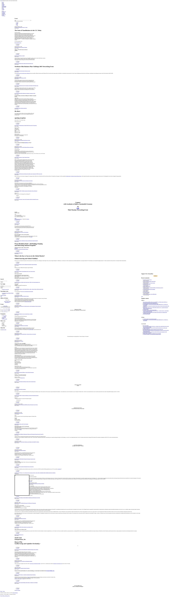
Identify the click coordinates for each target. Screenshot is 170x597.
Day (17, 24)
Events (4, 591)
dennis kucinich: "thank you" (147, 332)
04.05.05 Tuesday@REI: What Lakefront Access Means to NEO (24, 527)
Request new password (5, 289)
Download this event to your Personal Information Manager (21, 249)
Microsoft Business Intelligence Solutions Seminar (22, 296)
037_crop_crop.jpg (145, 325)
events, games (19, 578)
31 (6, 311)
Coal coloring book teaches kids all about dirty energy (150, 303)
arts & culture (4, 11)
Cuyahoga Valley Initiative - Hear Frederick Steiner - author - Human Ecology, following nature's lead (29, 289)
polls (2, 7)
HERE (21, 429)
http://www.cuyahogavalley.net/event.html (27, 291)
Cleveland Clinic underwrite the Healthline (149, 289)
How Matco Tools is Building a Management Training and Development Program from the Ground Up (29, 434)
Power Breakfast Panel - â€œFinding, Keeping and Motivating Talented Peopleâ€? (26, 240)
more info (17, 54)
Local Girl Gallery (30, 329)
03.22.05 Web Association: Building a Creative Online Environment (24, 372)
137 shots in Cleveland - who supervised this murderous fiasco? (152, 334)
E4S (78, 208)
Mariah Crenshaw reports (146, 286)
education (3, 13)
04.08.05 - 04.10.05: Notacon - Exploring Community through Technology (25, 574)
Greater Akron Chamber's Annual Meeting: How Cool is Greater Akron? (25, 271)
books (3, 3)
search (3, 8)
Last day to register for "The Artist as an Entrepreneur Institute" (23, 561)
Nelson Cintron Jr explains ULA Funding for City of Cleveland (152, 333)
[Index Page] (1, 0)
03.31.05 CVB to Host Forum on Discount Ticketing (36, 483)
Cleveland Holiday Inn (50, 570)
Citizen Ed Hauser (15, 592)
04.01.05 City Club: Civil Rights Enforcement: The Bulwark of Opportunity (25, 503)
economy (3, 12)
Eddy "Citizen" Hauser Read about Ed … (7, 302)
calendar (3, 4)
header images (4, 6)
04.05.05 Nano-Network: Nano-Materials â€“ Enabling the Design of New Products (26, 549)
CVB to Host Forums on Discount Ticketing (21, 47)
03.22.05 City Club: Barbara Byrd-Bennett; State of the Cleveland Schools (25, 381)
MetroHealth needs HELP (146, 284)
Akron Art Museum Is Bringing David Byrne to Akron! (22, 140)
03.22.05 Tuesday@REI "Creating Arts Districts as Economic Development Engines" (27, 395)
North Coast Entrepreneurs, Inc (19, 534)
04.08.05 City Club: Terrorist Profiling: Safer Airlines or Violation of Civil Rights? (26, 582)
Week (17, 23)
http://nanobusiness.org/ (18, 42)
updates (3, 9)
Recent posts (4, 317)
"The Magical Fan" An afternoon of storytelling (21, 325)
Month (17, 22)
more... (5, 316)
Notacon (28, 577)
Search (3, 318)
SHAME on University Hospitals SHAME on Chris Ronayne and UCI (153, 287)
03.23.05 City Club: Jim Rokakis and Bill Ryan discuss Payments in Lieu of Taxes (26, 404)
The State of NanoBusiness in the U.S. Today (21, 27)
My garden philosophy (146, 292)
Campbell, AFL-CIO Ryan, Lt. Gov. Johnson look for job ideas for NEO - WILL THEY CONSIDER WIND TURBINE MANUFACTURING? (35, 472)
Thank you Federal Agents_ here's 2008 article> (150, 294)
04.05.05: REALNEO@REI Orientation (20, 518)
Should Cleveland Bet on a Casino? (20, 55)
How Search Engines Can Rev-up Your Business (21, 232)
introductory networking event (57, 563)
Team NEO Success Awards (19, 413)
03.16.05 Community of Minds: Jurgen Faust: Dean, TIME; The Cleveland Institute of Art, (27, 282)
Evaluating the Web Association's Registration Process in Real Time (24, 466)
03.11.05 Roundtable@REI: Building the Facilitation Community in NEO (25, 93)
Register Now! (23, 377)
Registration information (27, 301)
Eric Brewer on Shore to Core (147, 279)
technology (3, 15)
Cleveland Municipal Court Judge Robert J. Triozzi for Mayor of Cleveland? (25, 334)
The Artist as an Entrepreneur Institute (35, 563)
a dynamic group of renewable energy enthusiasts (23, 73)
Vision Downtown (17, 223)
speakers (16, 578)
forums (3, 5)
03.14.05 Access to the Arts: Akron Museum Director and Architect (24, 147)
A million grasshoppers (146, 328)
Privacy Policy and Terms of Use (5, 595)
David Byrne (26, 142)
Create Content (4, 315)
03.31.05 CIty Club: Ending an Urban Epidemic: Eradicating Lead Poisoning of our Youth (27, 497)
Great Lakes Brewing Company (18, 218)
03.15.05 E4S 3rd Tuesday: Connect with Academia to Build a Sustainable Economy (26, 199)
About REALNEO (145, 309)
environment (4, 14)
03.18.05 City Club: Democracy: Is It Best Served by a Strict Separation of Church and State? (28, 306)
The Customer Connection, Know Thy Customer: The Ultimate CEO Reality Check (26, 85)
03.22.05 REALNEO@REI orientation (20, 389)
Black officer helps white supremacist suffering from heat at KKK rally (153, 329)
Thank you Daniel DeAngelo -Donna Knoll (149, 281)
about (3, 2)
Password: (2, 286)
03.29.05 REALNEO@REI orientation (20, 450)
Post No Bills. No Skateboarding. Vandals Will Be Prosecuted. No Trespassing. (26, 125)
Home (1, 591)
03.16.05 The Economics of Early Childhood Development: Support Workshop (26, 264)
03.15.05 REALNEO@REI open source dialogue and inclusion (23, 180)
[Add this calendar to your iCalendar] (3, 295)
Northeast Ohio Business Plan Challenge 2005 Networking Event (24, 63)
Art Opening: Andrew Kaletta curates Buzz (21, 108)
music (23, 578)
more (1, 296)
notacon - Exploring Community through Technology (22, 568)
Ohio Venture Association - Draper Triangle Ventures (22, 157)
